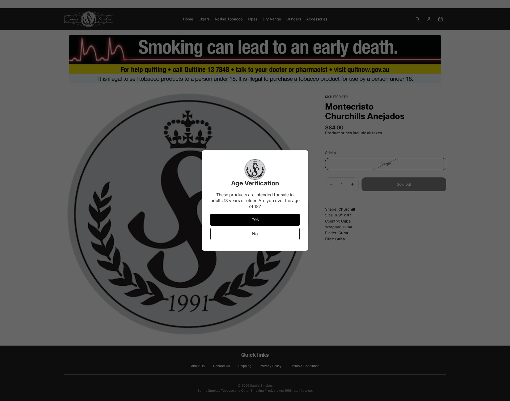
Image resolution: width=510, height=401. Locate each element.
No (255, 233)
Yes (255, 219)
